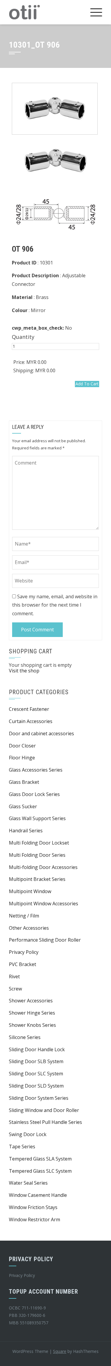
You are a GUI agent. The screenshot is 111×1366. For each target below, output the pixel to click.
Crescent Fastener (29, 709)
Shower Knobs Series (32, 1025)
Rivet (14, 976)
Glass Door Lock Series (34, 794)
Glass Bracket (24, 782)
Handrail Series (26, 830)
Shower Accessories (31, 1000)
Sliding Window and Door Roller (44, 1110)
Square (59, 1351)
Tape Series (22, 1146)
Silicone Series (25, 1037)
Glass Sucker (23, 806)
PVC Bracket (22, 964)
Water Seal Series (28, 1183)
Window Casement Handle (38, 1195)
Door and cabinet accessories (41, 733)
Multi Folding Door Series (37, 855)
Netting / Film (24, 915)
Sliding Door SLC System (36, 1073)
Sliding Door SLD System (36, 1085)
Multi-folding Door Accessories (43, 867)
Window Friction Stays (33, 1207)
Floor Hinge (22, 757)
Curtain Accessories (30, 721)
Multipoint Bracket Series (37, 879)
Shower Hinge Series (32, 1013)
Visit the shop (24, 670)
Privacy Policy (23, 952)
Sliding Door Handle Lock (37, 1049)
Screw (15, 988)
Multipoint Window (30, 891)
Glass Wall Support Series (37, 818)
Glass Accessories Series (35, 770)
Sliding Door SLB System (36, 1061)
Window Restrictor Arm (34, 1219)
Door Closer (22, 745)
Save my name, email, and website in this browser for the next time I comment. (54, 605)
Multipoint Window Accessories (43, 903)
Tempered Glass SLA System (40, 1158)
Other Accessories (29, 928)
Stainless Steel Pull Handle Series (45, 1122)
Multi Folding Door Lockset (39, 842)
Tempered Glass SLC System (40, 1171)
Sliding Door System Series (38, 1098)
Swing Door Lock (27, 1134)
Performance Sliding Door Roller (45, 940)
